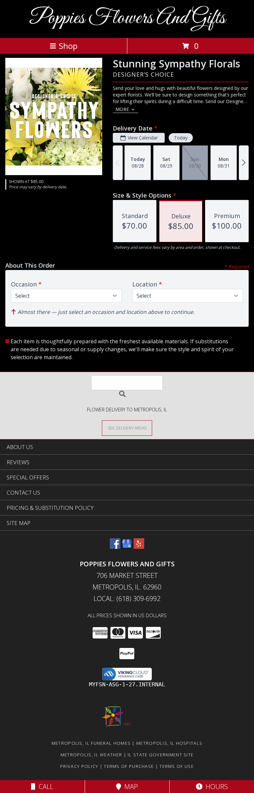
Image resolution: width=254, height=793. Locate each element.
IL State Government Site (160, 755)
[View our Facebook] (115, 546)
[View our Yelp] (139, 546)
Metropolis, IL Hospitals (169, 743)
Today (181, 137)
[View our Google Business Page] (127, 546)
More (122, 109)
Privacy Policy (79, 766)
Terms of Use (176, 766)
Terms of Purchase (129, 766)
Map (129, 786)
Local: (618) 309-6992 (127, 598)
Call (44, 786)
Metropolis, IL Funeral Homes (91, 743)
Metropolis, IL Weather (91, 755)
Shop (68, 45)
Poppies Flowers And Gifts (127, 18)
